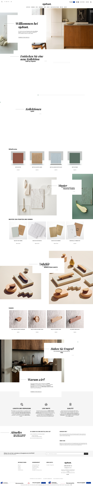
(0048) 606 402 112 (68, 465)
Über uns (19, 465)
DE (9, 1)
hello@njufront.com (67, 467)
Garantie (19, 468)
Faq (62, 350)
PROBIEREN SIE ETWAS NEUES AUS (36, 391)
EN (6, 1)
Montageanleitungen (35, 466)
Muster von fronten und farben (66, 187)
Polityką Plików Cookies (41, 484)
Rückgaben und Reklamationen (37, 470)
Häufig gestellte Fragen (35, 465)
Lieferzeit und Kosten (35, 467)
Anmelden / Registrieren (50, 465)
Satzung (19, 467)
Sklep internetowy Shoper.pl (58, 478)
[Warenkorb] (90, 2)
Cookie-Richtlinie (20, 470)
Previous (33, 11)
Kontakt (19, 466)
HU (11, 1)
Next (91, 11)
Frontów (33, 57)
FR (8, 1)
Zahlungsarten (34, 468)
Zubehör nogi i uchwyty (48, 265)
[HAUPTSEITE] (47, 4)
